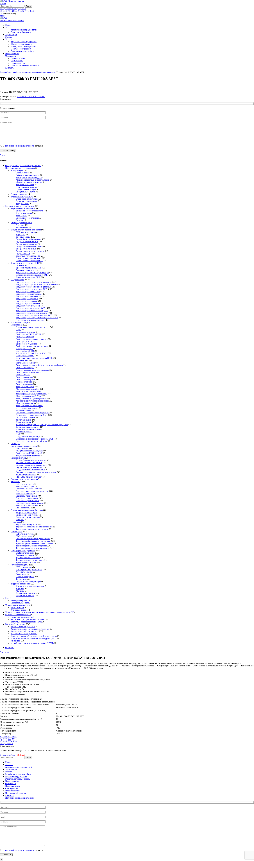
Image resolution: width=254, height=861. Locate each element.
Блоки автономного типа (27, 199)
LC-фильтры (21, 265)
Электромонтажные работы (23, 46)
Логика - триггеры (24, 384)
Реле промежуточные (20, 600)
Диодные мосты (23, 237)
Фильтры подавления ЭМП (28, 277)
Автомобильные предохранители (31, 460)
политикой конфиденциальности (19, 146)
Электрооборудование (17, 72)
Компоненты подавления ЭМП (25, 263)
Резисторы (15, 481)
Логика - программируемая (28, 372)
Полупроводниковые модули (24, 446)
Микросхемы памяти (25, 403)
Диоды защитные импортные (29, 246)
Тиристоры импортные (26, 524)
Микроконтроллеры (20, 322)
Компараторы (22, 360)
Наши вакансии (18, 63)
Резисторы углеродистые (27, 505)
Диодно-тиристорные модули (29, 451)
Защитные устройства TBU (28, 256)
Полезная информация (21, 32)
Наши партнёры (18, 58)
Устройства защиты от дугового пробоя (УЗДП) (32, 643)
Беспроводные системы (21, 222)
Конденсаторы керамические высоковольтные (37, 284)
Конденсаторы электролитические (31, 313)
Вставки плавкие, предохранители (31, 465)
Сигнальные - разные (25, 417)
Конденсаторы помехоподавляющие (32, 272)
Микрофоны (21, 215)
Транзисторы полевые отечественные (33, 548)
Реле (7, 598)
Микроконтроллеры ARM (27, 389)
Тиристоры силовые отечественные (32, 529)
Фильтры (20, 519)
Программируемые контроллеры (20, 168)
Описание (9, 648)
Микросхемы (16, 325)
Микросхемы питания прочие (29, 405)
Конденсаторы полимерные (28, 296)
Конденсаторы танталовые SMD (30, 308)
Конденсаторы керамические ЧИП (31, 289)
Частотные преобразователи (18, 615)
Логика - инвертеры (25, 367)
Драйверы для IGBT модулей (29, 453)
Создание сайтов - (12, 755)
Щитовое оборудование (21, 44)
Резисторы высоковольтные (28, 489)
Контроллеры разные (25, 363)
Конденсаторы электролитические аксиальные (37, 318)
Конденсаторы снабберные (28, 303)
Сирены (19, 220)
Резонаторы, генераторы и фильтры (27, 510)
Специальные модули (25, 192)
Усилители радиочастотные (28, 429)
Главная (3, 72)
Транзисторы (16, 531)
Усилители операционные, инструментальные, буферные (42, 424)
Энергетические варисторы (28, 581)
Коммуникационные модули (29, 177)
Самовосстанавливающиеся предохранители (36, 472)
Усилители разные (24, 432)
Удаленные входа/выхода (22, 196)
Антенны (20, 225)
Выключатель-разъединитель (24, 634)
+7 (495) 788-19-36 (25, 11)
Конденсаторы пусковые (27, 299)
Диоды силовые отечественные (30, 251)
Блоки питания (17, 607)
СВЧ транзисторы (24, 536)
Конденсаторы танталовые (28, 306)
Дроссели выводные (25, 555)
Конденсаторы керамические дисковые (33, 287)
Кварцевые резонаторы (26, 515)
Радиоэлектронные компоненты (19, 206)
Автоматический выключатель (41, 72)
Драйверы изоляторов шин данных (32, 339)
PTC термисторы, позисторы (29, 569)
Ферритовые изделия (25, 593)
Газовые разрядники (25, 576)
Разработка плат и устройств (24, 42)
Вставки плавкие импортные (29, 462)
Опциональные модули (26, 187)
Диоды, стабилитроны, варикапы (26, 230)
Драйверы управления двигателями (32, 346)
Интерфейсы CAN (24, 348)
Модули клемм (22, 203)
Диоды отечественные (26, 249)
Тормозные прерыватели (22, 617)
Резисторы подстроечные (27, 498)
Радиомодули (22, 227)
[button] (7, 746)
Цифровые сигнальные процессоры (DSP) (35, 439)
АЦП (18, 329)
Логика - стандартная (25, 379)
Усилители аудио (23, 420)
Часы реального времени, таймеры (31, 441)
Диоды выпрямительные (27, 241)
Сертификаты (17, 61)
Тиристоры (16, 522)
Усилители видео (23, 422)
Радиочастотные (23, 410)
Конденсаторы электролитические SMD (34, 315)
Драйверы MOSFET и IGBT (28, 334)
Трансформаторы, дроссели (23, 550)
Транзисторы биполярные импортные (33, 541)
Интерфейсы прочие (25, 356)
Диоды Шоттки (23, 253)
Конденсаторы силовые (26, 301)
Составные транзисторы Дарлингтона (33, 538)
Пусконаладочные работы (22, 51)
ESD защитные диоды (26, 232)
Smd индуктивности (25, 553)
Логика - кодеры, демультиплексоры (32, 370)
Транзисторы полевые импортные (31, 546)
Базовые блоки (22, 173)
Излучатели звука (24, 213)
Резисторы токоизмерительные (30, 503)
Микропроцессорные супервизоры (31, 394)
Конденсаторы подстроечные (29, 294)
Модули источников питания (29, 182)
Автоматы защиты (24, 572)
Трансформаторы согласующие (30, 560)
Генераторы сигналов (25, 332)
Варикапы (20, 234)
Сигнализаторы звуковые (27, 218)
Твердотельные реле (20, 603)
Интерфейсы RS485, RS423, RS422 (31, 353)
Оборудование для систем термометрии (23, 165)
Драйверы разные (24, 341)
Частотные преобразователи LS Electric (28, 619)
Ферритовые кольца (25, 596)
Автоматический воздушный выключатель (30, 629)
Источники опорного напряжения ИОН (34, 358)
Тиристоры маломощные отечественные (34, 527)
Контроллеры (17, 170)
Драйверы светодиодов (26, 344)
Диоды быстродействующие (28, 239)
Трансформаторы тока (26, 562)
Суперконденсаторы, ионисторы (30, 320)
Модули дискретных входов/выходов (32, 180)
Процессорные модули (26, 189)
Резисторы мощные (24, 493)
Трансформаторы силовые (28, 557)
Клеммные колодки (19, 610)
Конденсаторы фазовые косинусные (32, 310)
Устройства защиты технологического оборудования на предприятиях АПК (39, 612)
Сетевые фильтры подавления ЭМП (32, 275)
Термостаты (21, 579)
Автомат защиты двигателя (23, 626)
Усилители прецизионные (27, 427)
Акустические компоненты (23, 208)
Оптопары (15, 443)
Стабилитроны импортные (28, 258)
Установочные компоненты (17, 605)
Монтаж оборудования (21, 49)
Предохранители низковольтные (30, 470)
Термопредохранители (26, 474)
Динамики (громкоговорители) (30, 211)
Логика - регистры (24, 377)
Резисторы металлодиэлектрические (32, 491)
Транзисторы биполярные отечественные (34, 543)
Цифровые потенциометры (28, 436)
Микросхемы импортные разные (31, 398)
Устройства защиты (19, 565)
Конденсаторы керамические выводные (34, 282)
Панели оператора (19, 194)
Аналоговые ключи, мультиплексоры (32, 327)
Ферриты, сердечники (21, 584)
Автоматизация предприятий (24, 30)
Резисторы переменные (26, 496)
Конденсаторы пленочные (28, 291)
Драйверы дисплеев (25, 337)
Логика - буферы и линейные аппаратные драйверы (39, 365)
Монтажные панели (25, 184)
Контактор (15, 641)
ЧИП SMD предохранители (28, 477)
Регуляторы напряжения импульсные (32, 413)
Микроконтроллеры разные (28, 391)
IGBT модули (22, 448)
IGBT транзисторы (24, 534)
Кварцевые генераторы (26, 512)
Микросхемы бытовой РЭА (28, 396)
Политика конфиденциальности (25, 65)
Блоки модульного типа (26, 201)
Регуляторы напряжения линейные (31, 415)
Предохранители (18, 458)
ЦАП (18, 434)
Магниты (20, 591)
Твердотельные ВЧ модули (28, 455)
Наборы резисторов (25, 484)
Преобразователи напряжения (24, 479)
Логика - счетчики (24, 382)
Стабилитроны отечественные (29, 261)
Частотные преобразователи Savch (26, 622)
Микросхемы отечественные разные (32, 401)
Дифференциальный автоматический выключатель (34, 636)
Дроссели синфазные (25, 270)
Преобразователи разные (27, 408)
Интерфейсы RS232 (25, 351)
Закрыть (3, 155)
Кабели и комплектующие (28, 175)
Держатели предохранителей (29, 467)
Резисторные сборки (25, 486)
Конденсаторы (17, 280)
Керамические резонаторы (28, 517)
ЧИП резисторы (23, 508)
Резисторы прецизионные (27, 500)
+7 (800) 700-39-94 (8, 11)
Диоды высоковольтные (27, 244)
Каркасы (20, 588)
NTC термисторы (24, 567)
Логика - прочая (23, 375)
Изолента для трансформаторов (30, 586)
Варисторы (21, 574)
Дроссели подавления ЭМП (28, 268)
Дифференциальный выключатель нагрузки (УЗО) (33, 638)
